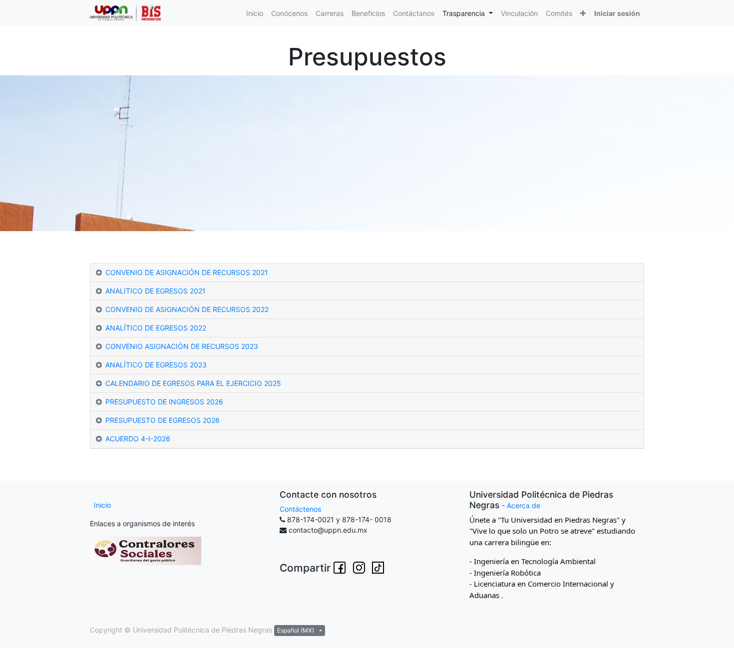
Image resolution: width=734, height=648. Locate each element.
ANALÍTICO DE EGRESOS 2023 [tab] (156, 364)
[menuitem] (254, 13)
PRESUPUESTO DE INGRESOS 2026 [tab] (164, 401)
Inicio (102, 505)
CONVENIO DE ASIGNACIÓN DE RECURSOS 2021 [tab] (186, 272)
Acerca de (523, 505)
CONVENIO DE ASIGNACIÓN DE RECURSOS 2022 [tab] (187, 309)
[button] (583, 13)
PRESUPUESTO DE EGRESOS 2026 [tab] (162, 420)
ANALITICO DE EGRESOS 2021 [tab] (155, 291)
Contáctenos (300, 509)
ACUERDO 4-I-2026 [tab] (137, 438)
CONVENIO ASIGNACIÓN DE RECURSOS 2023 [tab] (181, 346)
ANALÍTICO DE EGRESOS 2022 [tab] (155, 328)
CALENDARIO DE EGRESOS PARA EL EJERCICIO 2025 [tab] (193, 383)
